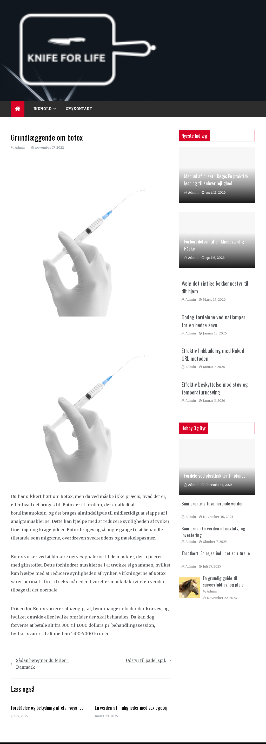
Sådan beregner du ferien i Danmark (42, 664)
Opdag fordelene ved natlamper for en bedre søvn (214, 321)
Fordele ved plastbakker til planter (215, 475)
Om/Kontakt (79, 109)
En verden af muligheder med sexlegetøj (131, 707)
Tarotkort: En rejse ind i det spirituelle (216, 553)
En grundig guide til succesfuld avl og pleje (223, 581)
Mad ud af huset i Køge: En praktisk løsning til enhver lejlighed (216, 180)
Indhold (43, 109)
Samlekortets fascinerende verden (213, 503)
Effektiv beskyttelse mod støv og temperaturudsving (215, 388)
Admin (20, 147)
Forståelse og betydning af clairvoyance (47, 707)
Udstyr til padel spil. (146, 660)
